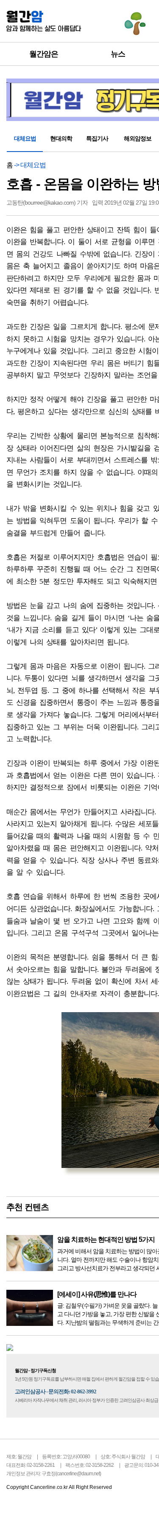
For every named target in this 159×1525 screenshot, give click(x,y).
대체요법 (25, 138)
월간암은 (43, 54)
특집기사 (97, 138)
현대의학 (61, 138)
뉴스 (118, 54)
